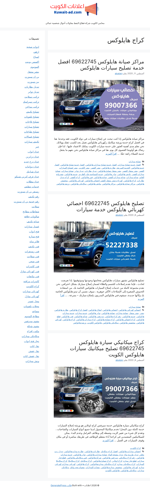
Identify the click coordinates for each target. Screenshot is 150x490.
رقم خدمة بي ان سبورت (26, 201)
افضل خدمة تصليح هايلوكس (72, 164)
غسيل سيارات (31, 226)
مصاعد (35, 311)
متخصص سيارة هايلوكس (111, 467)
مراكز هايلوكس (109, 184)
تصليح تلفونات (31, 116)
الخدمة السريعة (123, 168)
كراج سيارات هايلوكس (86, 319)
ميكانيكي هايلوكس (79, 184)
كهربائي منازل (32, 296)
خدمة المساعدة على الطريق (91, 174)
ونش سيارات (32, 361)
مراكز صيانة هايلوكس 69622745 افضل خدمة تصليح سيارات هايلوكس (101, 64)
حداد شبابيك (33, 171)
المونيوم (34, 66)
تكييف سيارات (31, 141)
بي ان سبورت (32, 76)
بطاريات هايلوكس (92, 451)
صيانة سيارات (132, 177)
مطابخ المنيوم (32, 316)
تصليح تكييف (32, 111)
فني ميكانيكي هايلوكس (77, 457)
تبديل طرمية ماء (131, 454)
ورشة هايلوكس (63, 184)
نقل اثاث (34, 346)
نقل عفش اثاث (31, 356)
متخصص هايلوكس (127, 322)
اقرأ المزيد (111, 153)
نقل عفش (33, 351)
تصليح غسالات (31, 136)
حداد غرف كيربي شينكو (27, 176)
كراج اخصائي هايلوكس (125, 319)
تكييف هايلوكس (124, 174)
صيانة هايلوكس (100, 177)
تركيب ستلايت (31, 96)
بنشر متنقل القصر (130, 171)
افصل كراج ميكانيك (109, 451)
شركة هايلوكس (94, 457)
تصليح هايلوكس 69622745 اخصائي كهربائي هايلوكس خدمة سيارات (105, 206)
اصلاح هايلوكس (95, 310)
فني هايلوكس (87, 177)
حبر (37, 146)
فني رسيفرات (32, 251)
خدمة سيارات (81, 313)
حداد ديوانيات (32, 166)
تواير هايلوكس (110, 174)
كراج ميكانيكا (74, 461)
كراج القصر (75, 177)
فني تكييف (33, 246)
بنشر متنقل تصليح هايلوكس (109, 171)
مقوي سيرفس (31, 321)
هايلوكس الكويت (94, 322)
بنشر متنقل (134, 313)
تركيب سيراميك (31, 101)
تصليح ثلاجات (32, 121)
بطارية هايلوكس (109, 168)
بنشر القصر (96, 168)
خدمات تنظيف (31, 186)
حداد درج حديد (31, 161)
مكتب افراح (33, 331)
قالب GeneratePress (61, 485)
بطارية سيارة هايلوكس (74, 451)
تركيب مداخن (32, 106)
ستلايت (35, 206)
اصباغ (36, 56)
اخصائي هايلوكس (110, 310)
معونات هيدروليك (77, 467)
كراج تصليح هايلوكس (106, 319)
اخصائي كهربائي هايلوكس (130, 310)
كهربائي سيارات (31, 291)
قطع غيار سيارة (130, 461)
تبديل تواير (79, 171)
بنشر (142, 313)
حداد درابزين (32, 156)
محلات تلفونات (31, 306)
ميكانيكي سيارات (30, 336)
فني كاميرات (32, 266)
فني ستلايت (33, 256)
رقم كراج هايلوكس (113, 316)
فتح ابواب (34, 231)
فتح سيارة (34, 236)
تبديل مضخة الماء (115, 454)
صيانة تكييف (33, 221)
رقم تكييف (33, 196)
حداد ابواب (33, 151)
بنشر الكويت (84, 168)
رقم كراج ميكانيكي (127, 457)
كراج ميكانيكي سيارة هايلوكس (103, 464)
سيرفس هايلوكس (96, 316)
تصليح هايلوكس (108, 313)
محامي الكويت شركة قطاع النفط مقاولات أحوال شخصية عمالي (75, 23)
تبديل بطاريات (91, 171)
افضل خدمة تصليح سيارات (129, 164)
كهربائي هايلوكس (76, 180)
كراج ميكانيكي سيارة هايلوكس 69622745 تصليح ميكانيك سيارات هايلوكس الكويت (107, 348)
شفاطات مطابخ (31, 211)
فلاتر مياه (34, 241)
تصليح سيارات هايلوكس (97, 454)
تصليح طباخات (31, 131)
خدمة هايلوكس (71, 174)
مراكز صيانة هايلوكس (126, 184)
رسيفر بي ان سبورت (28, 191)
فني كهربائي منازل (29, 271)
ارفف (36, 51)
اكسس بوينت (32, 61)
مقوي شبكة (33, 326)
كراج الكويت (135, 448)
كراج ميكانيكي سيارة (126, 464)
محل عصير (33, 301)
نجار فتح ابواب (31, 341)
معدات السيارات (93, 467)
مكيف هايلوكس (94, 184)
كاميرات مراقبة (31, 281)
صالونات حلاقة (31, 216)
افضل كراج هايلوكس (78, 310)
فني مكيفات (33, 276)
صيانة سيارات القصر (116, 177)
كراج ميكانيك (86, 461)
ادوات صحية (33, 46)
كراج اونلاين (117, 461)
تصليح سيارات (135, 161)
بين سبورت (33, 81)
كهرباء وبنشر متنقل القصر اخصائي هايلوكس (104, 180)
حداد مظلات (32, 181)
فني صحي (34, 261)
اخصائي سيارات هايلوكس (130, 451)
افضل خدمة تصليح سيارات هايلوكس (101, 164)
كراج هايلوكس (130, 180)
